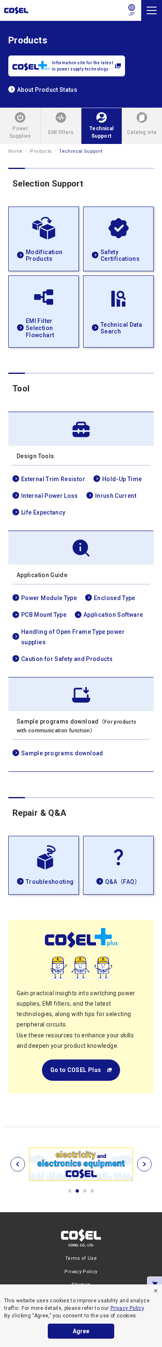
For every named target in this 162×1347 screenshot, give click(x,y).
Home (15, 151)
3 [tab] (84, 1191)
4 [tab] (92, 1191)
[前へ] (17, 1164)
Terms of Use (81, 1258)
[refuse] (156, 1291)
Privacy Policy (127, 1308)
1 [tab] (69, 1191)
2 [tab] (77, 1191)
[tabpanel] (81, 1164)
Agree (81, 1331)
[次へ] (144, 1164)
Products (41, 151)
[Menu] (151, 10)
